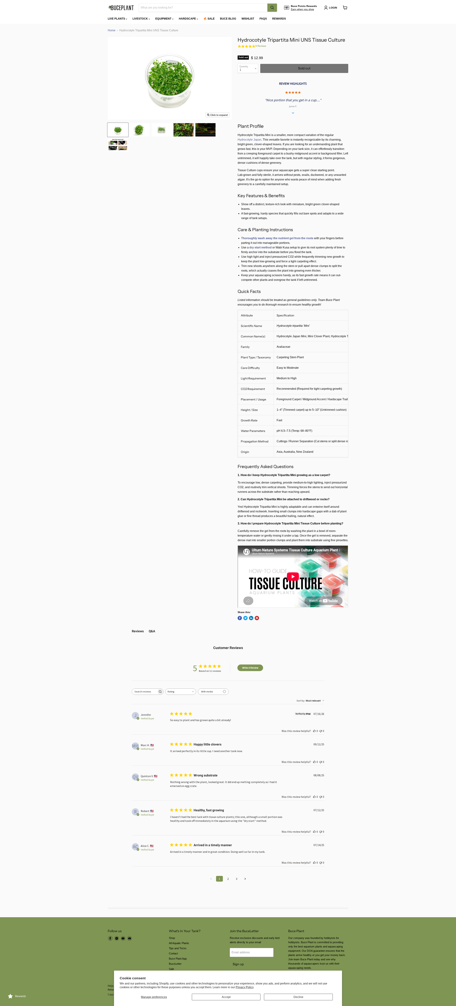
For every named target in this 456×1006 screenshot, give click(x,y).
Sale (171, 968)
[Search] (272, 8)
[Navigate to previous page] (211, 879)
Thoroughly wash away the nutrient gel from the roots (277, 238)
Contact (173, 953)
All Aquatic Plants (179, 943)
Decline (298, 997)
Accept (226, 997)
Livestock (141, 18)
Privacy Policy (245, 987)
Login (333, 7)
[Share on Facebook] (240, 618)
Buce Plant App (178, 958)
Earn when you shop (302, 9)
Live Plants (117, 18)
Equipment (163, 18)
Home (111, 30)
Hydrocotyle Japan (249, 139)
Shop (172, 937)
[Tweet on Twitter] (245, 618)
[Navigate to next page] (245, 879)
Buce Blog (228, 18)
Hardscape (188, 18)
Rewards (279, 18)
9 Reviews (260, 46)
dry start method (260, 247)
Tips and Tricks (177, 948)
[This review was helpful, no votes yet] (314, 731)
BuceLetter (175, 963)
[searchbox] (144, 692)
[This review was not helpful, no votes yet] (320, 731)
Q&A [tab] (152, 631)
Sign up (238, 964)
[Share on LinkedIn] (251, 618)
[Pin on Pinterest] (257, 618)
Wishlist (248, 18)
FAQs (263, 18)
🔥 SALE (209, 18)
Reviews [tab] (138, 631)
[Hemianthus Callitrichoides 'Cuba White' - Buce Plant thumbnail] (117, 145)
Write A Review (250, 667)
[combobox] (203, 8)
